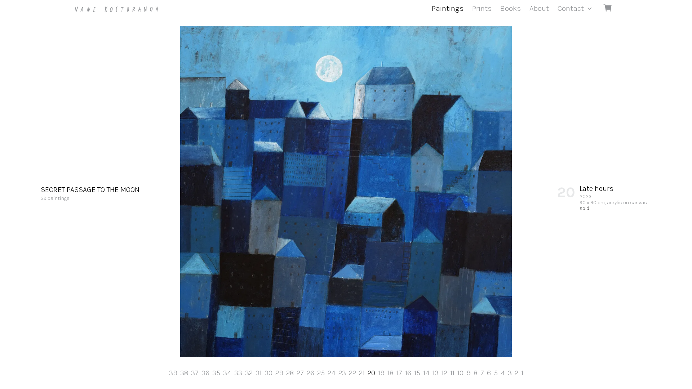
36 (205, 373)
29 (279, 373)
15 (417, 373)
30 (268, 373)
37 (195, 373)
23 (342, 373)
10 (460, 373)
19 (381, 373)
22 (352, 373)
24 (332, 373)
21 (362, 373)
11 (452, 373)
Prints (482, 8)
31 (259, 373)
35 (216, 373)
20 (371, 373)
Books (510, 8)
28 (290, 373)
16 (408, 373)
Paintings (447, 8)
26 (310, 373)
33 (238, 373)
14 (426, 373)
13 (435, 373)
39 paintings (90, 193)
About (539, 8)
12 (444, 373)
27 (300, 373)
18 (390, 373)
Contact (571, 8)
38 (184, 373)
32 (249, 373)
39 (173, 373)
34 (227, 373)
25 (321, 373)
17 (399, 373)
